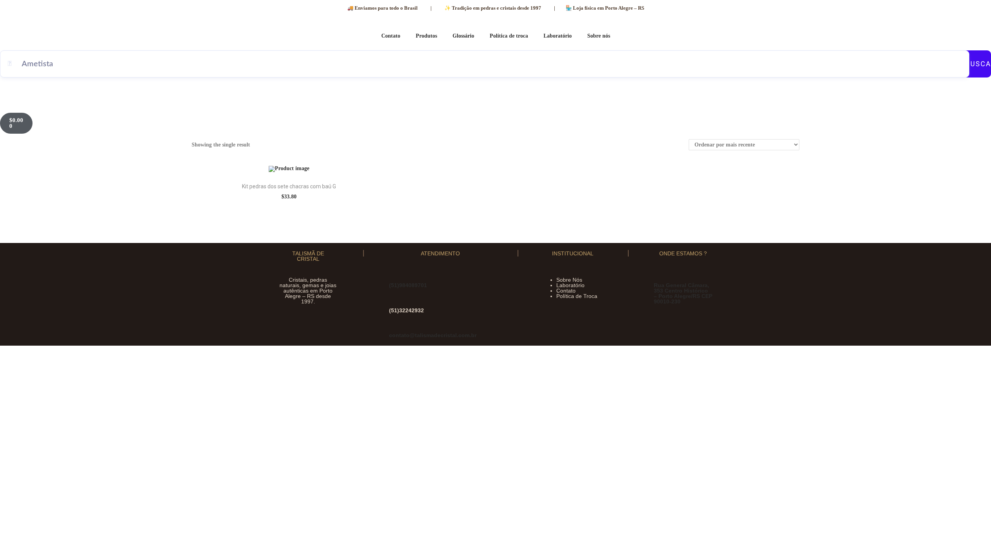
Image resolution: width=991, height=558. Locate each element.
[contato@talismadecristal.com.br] (394, 326)
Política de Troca (576, 296)
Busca (978, 64)
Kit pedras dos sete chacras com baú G (289, 186)
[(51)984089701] (394, 276)
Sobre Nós (569, 280)
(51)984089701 (408, 285)
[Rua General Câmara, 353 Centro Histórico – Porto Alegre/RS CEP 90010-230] (659, 276)
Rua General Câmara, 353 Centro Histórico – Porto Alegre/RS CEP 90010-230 (683, 293)
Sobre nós (598, 36)
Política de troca (509, 36)
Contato (390, 36)
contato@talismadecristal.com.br (433, 335)
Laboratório (558, 36)
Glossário (463, 36)
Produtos (426, 36)
